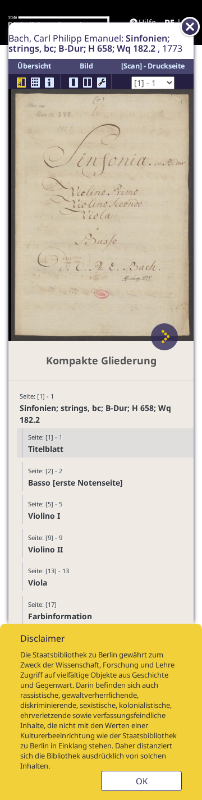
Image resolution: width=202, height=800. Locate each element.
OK (142, 781)
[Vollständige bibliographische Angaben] (49, 82)
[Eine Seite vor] (164, 336)
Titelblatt (45, 449)
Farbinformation (60, 616)
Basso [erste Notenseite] (75, 482)
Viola (37, 582)
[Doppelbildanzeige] (87, 82)
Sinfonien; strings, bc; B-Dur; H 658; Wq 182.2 (95, 414)
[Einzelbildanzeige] (73, 82)
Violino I (44, 515)
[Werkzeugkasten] (101, 82)
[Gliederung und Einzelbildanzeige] (21, 82)
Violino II (45, 549)
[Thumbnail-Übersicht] (35, 82)
